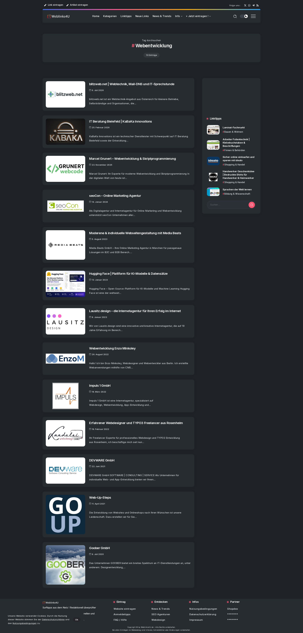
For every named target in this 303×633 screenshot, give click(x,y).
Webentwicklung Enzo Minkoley (112, 348)
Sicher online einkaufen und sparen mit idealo (238, 158)
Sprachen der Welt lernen (237, 189)
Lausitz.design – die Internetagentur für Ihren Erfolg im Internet (135, 311)
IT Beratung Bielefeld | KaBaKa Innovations (120, 121)
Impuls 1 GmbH (99, 385)
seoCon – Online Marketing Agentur (115, 196)
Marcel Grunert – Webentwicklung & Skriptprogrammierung (132, 159)
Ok (76, 619)
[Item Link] (65, 94)
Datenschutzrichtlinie (53, 619)
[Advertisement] (231, 101)
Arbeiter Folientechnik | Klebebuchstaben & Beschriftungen (236, 142)
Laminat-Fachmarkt (234, 127)
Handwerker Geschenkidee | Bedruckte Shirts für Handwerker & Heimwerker (238, 174)
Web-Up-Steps (100, 497)
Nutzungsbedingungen (25, 623)
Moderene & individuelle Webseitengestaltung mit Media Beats (135, 233)
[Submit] (252, 205)
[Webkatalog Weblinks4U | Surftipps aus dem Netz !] (58, 16)
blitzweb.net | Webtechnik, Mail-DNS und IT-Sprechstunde (131, 84)
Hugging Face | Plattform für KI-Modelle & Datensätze (128, 273)
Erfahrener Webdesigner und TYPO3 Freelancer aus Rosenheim (136, 423)
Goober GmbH (99, 548)
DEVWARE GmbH (101, 460)
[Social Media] (245, 5)
